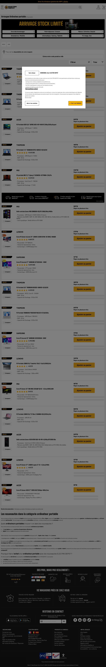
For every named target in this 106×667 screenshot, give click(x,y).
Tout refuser (32, 73)
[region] (54, 87)
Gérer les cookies (32, 103)
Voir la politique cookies (32, 88)
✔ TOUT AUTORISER (75, 103)
